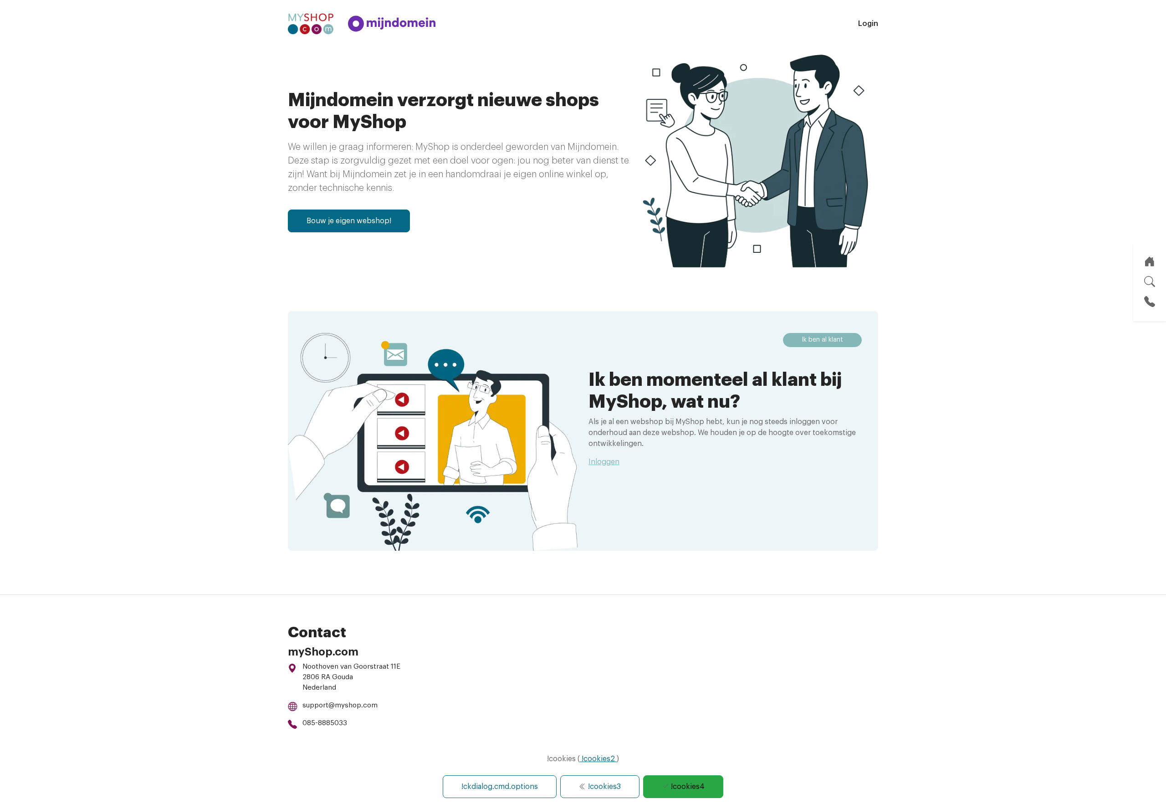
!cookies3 (603, 786)
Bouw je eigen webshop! (349, 221)
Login (868, 23)
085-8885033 (324, 723)
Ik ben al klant (822, 340)
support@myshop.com (340, 705)
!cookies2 (598, 759)
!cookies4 (687, 786)
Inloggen (603, 462)
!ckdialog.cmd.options (499, 786)
